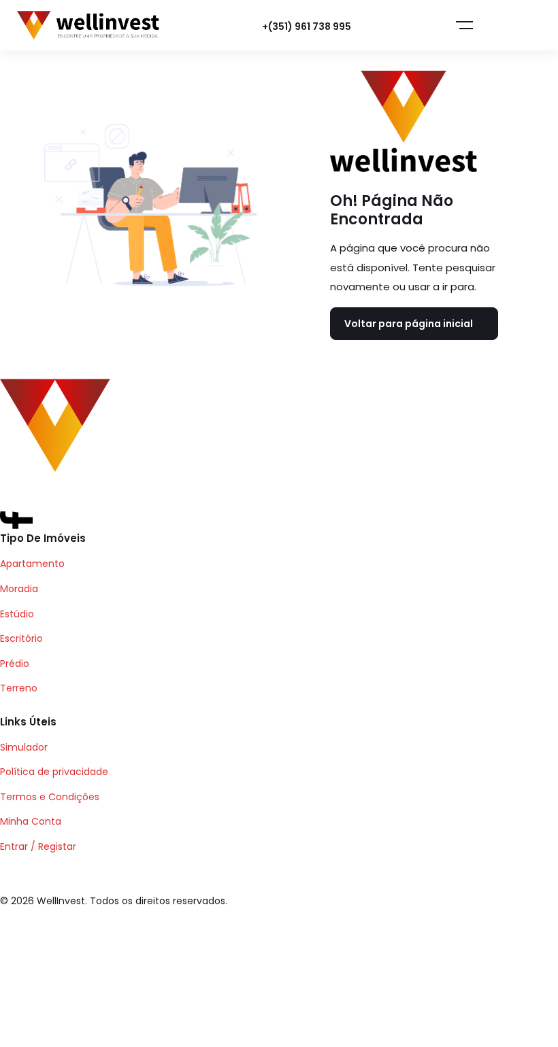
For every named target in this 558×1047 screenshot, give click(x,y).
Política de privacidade (54, 771)
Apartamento (32, 563)
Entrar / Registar (38, 846)
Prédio (14, 663)
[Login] (393, 26)
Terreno (18, 688)
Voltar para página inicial (408, 323)
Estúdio (17, 614)
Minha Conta (30, 821)
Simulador (24, 747)
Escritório (21, 638)
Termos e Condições (49, 797)
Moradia (19, 589)
